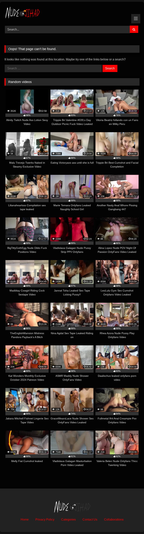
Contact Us (89, 519)
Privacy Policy (44, 519)
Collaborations (114, 519)
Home (25, 519)
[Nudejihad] (72, 12)
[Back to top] (132, 523)
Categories (68, 519)
